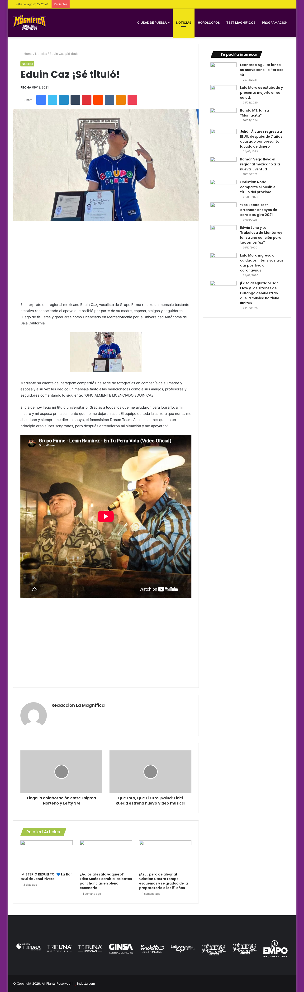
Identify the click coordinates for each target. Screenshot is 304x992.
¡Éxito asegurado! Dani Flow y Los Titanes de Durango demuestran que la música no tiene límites (260, 293)
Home (28, 54)
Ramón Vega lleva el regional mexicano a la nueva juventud (260, 164)
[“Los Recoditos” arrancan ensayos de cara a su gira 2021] (223, 211)
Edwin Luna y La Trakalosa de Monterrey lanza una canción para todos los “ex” (261, 235)
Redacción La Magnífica (78, 705)
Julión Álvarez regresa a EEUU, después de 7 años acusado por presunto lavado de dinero (261, 139)
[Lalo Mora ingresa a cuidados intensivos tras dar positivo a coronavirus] (223, 262)
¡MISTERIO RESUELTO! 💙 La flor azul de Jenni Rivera (46, 876)
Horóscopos (209, 22)
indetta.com (86, 983)
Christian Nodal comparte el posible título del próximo (258, 187)
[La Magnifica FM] (29, 22)
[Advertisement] (105, 261)
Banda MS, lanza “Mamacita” (254, 113)
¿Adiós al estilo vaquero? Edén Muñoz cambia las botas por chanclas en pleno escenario (106, 881)
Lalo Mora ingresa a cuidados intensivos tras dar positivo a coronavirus (262, 263)
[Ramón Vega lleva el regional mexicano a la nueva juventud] (223, 166)
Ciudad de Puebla (152, 22)
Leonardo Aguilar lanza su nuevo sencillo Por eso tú (262, 69)
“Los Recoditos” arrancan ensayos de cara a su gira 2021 (258, 209)
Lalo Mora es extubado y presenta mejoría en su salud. (261, 92)
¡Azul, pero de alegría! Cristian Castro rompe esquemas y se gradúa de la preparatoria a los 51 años (163, 881)
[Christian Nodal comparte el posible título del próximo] (223, 188)
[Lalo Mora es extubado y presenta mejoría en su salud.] (223, 94)
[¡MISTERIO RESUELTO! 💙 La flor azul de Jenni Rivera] (46, 855)
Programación (275, 22)
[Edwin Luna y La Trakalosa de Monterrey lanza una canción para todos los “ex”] (223, 234)
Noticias (183, 22)
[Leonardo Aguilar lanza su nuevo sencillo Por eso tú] (223, 71)
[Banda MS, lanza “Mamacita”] (223, 117)
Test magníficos (240, 22)
